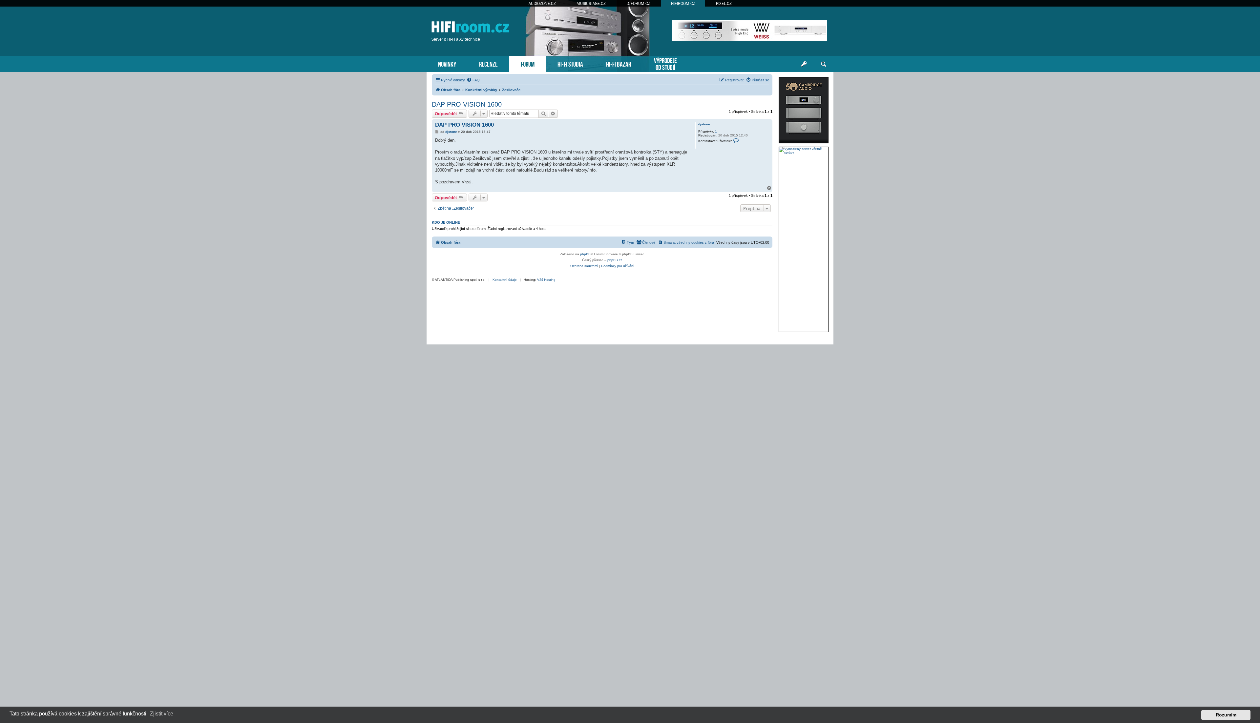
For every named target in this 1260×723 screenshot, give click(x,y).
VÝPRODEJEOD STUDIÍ (665, 63)
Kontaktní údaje (505, 279)
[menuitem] (473, 80)
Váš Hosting (546, 279)
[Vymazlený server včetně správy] (803, 150)
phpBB (585, 254)
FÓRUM (528, 63)
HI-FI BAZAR (618, 63)
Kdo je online (446, 222)
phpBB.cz (614, 260)
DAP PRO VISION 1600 (467, 104)
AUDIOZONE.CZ (542, 3)
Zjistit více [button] (161, 713)
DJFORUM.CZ (638, 3)
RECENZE (488, 63)
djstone (704, 124)
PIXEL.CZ (724, 3)
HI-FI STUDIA (570, 63)
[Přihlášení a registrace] (804, 64)
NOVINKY (447, 63)
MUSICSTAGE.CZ (591, 3)
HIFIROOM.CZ (683, 3)
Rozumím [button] (1226, 714)
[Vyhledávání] (823, 64)
